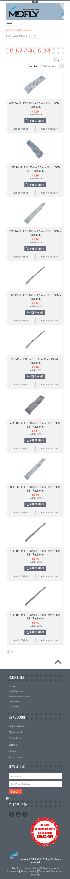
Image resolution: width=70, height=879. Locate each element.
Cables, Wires (23, 30)
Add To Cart (37, 312)
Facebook (11, 814)
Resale (12, 751)
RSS (25, 814)
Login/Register (16, 726)
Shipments (12, 871)
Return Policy (31, 868)
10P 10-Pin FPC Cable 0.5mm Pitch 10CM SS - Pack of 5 (35, 616)
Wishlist (13, 744)
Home (9, 30)
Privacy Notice (28, 871)
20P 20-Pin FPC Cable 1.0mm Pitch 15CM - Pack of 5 (35, 232)
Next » (62, 59)
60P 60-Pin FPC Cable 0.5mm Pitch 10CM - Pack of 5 (35, 104)
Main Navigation (9, 23)
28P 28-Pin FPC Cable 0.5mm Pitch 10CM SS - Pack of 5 (35, 168)
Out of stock (37, 120)
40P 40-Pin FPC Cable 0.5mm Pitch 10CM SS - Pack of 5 (35, 424)
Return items (16, 757)
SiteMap (35, 874)
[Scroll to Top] (59, 663)
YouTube (18, 814)
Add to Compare (49, 128)
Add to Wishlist (20, 128)
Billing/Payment (48, 868)
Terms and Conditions (50, 871)
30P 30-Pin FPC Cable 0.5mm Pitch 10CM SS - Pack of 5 (35, 488)
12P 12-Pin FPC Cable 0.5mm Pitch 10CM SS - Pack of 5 (35, 552)
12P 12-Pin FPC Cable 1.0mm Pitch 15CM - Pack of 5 (35, 296)
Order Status (16, 738)
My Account (15, 732)
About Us (17, 868)
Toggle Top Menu (35, 2)
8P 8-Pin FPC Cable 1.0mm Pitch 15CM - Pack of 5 (35, 360)
